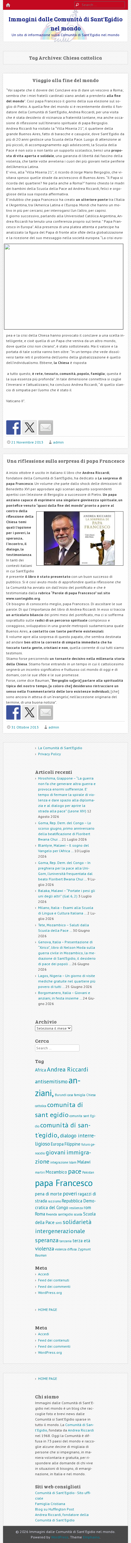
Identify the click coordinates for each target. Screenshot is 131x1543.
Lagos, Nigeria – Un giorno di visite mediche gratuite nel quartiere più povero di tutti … (66, 981)
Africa (40, 1070)
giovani (56, 1152)
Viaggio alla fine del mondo (65, 80)
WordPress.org (50, 1292)
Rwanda (51, 1214)
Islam (72, 1162)
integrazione (59, 1162)
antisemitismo (51, 1081)
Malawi (83, 1162)
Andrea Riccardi (67, 1069)
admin (58, 442)
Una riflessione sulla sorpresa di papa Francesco (66, 461)
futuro (85, 1144)
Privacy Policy (49, 754)
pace (74, 1171)
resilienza (76, 1208)
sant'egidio (65, 1214)
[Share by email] (45, 427)
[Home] (8, 5)
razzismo (54, 1201)
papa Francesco (64, 1182)
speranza (46, 1240)
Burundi (60, 1095)
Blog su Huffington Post (54, 1509)
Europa (57, 1144)
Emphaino (91, 1537)
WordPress (60, 1537)
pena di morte (48, 1194)
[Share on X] (29, 427)
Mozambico (56, 1172)
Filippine (72, 1144)
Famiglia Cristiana (50, 1503)
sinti (58, 1223)
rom (87, 1207)
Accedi (43, 1274)
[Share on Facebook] (13, 427)
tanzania (65, 1241)
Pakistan (88, 1172)
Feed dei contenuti (53, 1280)
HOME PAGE (47, 1309)
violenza (44, 1248)
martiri (40, 1172)
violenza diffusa (66, 1249)
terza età (81, 1240)
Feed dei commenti (54, 1286)
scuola (78, 1214)
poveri (70, 1193)
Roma (40, 1214)
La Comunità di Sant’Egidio (60, 748)
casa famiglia (76, 1095)
